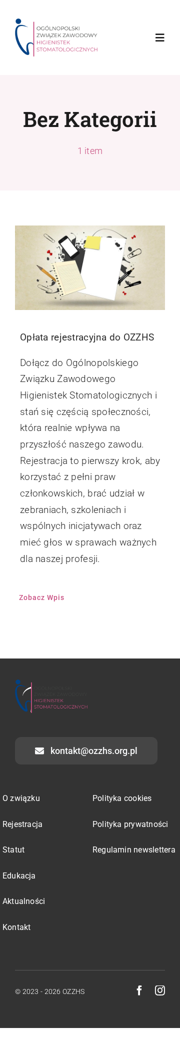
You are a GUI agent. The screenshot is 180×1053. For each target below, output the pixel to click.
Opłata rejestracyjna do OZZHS (87, 337)
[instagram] (160, 991)
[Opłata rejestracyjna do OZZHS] (90, 268)
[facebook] (139, 991)
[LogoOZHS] (56, 23)
